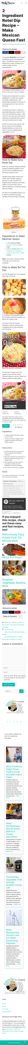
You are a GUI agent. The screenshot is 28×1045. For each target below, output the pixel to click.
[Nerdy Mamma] (8, 3)
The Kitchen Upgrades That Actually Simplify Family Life (14, 882)
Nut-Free (16, 625)
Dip (3, 625)
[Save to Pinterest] (18, 52)
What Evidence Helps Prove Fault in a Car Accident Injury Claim (14, 771)
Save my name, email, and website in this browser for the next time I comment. (15, 678)
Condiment (20, 622)
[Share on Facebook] (5, 52)
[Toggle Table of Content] (19, 616)
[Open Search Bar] (22, 3)
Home (4, 1003)
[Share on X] (11, 52)
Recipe (22, 625)
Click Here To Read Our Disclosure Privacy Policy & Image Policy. (12, 1031)
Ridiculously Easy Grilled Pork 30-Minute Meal (13, 537)
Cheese (13, 622)
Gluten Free (8, 625)
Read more (9, 851)
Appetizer (7, 622)
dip (5, 629)
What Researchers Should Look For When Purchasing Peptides (12, 937)
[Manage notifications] (24, 1042)
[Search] (21, 691)
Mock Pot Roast (12, 557)
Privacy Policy (6, 1011)
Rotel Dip (10, 629)
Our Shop (5, 1009)
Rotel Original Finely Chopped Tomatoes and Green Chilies (15, 251)
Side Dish (5, 627)
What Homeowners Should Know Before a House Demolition (13, 830)
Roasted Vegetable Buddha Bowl (13, 583)
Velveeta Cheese (11, 245)
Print (6, 426)
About (4, 1006)
